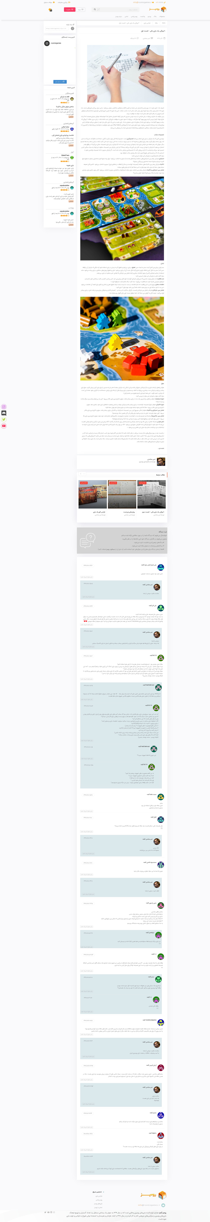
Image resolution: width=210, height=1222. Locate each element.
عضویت (68, 9)
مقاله (156, 23)
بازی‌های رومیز (98, 1204)
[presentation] (84, 474)
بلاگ (155, 16)
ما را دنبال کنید (59, 82)
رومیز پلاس (134, 16)
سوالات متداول (48, 2)
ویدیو (149, 16)
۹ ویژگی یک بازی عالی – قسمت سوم (153, 512)
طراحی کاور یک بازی (99, 512)
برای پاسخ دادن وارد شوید (86, 577)
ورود (79, 9)
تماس (126, 16)
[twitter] (45, 1212)
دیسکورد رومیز (110, 549)
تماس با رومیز (98, 1207)
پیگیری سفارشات (62, 2)
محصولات (162, 16)
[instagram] (54, 1212)
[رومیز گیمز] (157, 9)
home (163, 23)
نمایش (71, 117)
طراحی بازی (147, 23)
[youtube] (48, 1212)
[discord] (51, 1212)
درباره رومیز (119, 16)
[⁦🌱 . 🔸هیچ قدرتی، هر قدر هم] (60, 63)
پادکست (142, 16)
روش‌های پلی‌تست (129, 512)
